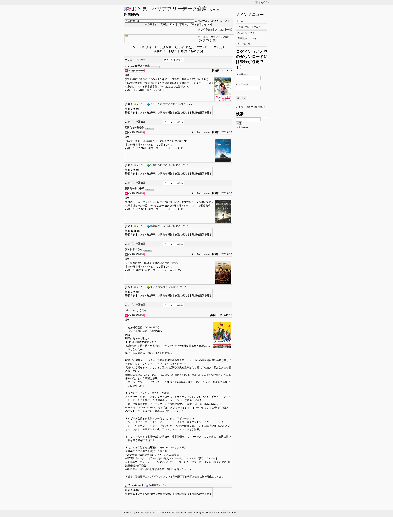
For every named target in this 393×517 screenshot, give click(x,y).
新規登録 (260, 107)
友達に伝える (182, 112)
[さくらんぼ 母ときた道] (135, 70)
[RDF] (201, 29)
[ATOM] (219, 29)
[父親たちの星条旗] (135, 132)
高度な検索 (242, 127)
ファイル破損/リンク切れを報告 (154, 112)
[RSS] (210, 29)
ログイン (264, 2)
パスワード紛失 (244, 107)
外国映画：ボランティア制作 (214, 36)
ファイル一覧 (244, 44)
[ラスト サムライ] (135, 254)
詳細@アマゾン (157, 485)
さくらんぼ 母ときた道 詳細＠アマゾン (171, 103)
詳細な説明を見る (202, 112)
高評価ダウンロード (247, 38)
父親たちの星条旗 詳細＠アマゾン (169, 164)
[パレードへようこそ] (135, 315)
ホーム (240, 21)
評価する (130, 112)
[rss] (256, 2)
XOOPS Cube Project (177, 512)
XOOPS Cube (142, 512)
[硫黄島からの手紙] (135, 193)
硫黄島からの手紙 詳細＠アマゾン (169, 225)
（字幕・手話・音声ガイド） (251, 27)
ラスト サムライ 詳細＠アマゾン (168, 286)
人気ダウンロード (246, 32)
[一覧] (229, 29)
